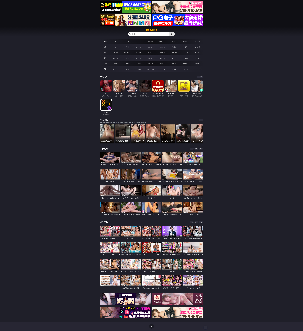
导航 (105, 69)
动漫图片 (150, 58)
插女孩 (115, 69)
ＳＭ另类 (197, 47)
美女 (192, 148)
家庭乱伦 (126, 64)
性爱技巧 (197, 64)
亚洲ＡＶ (115, 47)
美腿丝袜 (162, 58)
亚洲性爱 (115, 53)
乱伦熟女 (185, 53)
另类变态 (197, 53)
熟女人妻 (162, 47)
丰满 (192, 222)
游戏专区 (150, 41)
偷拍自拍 (126, 53)
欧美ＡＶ (138, 47)
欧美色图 (138, 58)
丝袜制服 (174, 47)
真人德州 (126, 41)
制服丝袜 (162, 53)
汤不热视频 (150, 69)
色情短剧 (185, 69)
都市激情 (115, 64)
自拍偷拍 (126, 47)
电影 (105, 53)
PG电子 (115, 41)
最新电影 (104, 222)
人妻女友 (138, 64)
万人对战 (138, 41)
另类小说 (174, 64)
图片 (105, 58)
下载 (201, 120)
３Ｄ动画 (150, 47)
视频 (105, 47)
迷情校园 (162, 64)
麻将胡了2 (162, 41)
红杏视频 (162, 69)
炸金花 (174, 41)
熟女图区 (185, 58)
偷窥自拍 (115, 58)
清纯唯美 (174, 58)
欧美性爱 (150, 53)
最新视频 (104, 148)
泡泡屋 (174, 69)
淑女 (196, 222)
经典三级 (174, 53)
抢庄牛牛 (197, 41)
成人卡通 (138, 53)
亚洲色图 (126, 58)
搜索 (172, 34)
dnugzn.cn (151, 30)
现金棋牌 (185, 41)
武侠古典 (150, 64)
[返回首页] (205, 327)
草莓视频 (138, 69)
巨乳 (196, 148)
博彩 (105, 41)
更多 (201, 148)
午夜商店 (126, 69)
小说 (105, 64)
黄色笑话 (185, 64)
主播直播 (185, 47)
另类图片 (197, 58)
